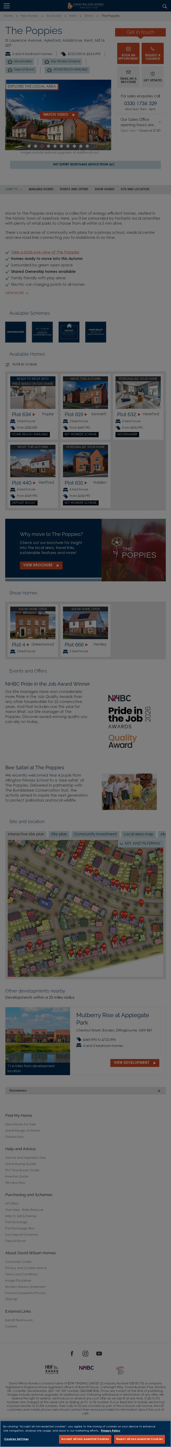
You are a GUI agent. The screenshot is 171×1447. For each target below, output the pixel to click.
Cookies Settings (16, 1439)
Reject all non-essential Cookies (139, 1439)
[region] (85, 1434)
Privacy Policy (110, 1430)
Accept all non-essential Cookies (85, 1439)
